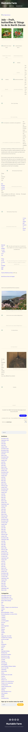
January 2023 (4, 470)
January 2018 (4, 551)
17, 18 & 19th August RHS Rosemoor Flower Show (24, 224)
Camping (3, 616)
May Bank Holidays (5, 651)
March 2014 (3, 590)
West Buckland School (6, 691)
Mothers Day (4, 653)
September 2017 (4, 558)
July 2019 (3, 526)
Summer (3, 676)
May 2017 (3, 565)
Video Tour (11, 6)
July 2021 (3, 494)
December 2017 (4, 553)
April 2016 (3, 585)
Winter (2, 696)
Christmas (3, 619)
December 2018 (4, 538)
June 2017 (3, 563)
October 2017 (4, 556)
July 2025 (3, 442)
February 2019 (4, 534)
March (2, 648)
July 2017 (3, 561)
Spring (2, 673)
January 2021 (4, 502)
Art (2, 604)
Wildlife (3, 695)
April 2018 (3, 546)
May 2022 (3, 481)
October (3, 659)
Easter (2, 624)
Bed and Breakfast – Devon (7, 612)
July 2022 (3, 477)
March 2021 (3, 501)
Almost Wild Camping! (6, 601)
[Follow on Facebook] (10, 720)
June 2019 (3, 528)
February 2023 (4, 469)
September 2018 (5, 539)
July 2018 (3, 541)
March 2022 (4, 484)
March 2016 (3, 587)
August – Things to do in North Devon (9, 607)
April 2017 (3, 566)
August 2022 (4, 476)
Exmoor (3, 627)
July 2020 (3, 508)
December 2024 (4, 449)
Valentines (3, 688)
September (3, 670)
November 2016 (4, 575)
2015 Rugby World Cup (6, 595)
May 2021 (3, 497)
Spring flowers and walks (6, 675)
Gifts (2, 634)
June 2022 (3, 479)
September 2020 (5, 504)
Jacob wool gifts (5, 639)
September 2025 (5, 440)
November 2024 (5, 450)
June (2, 643)
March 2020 (4, 514)
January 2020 (4, 518)
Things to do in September (7, 683)
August (2, 606)
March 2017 (3, 568)
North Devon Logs (5, 656)
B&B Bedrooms (19, 6)
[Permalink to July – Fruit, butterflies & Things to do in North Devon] (5, 15)
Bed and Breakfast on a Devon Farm (9, 614)
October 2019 (4, 523)
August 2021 (4, 492)
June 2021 (3, 496)
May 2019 (3, 529)
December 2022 (4, 472)
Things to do (4, 680)
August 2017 (4, 560)
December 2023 (4, 457)
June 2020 (3, 509)
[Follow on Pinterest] (15, 720)
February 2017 (4, 570)
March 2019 (3, 533)
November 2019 (4, 521)
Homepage (5, 6)
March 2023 (3, 467)
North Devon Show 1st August (8, 276)
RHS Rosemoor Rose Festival (3, 186)
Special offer (4, 671)
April (2, 602)
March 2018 (3, 548)
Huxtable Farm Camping (6, 638)
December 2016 (4, 573)
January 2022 (4, 487)
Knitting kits (3, 644)
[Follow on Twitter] (13, 720)
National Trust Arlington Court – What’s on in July (3, 250)
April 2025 (3, 445)
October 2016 (4, 577)
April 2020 (3, 513)
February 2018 (4, 550)
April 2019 (3, 531)
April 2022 (3, 482)
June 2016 (3, 582)
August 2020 (4, 506)
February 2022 (4, 486)
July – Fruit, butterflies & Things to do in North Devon (13, 22)
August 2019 (4, 524)
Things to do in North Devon (7, 681)
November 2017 (4, 555)
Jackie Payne (9, 422)
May (2, 649)
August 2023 (4, 460)
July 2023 (3, 462)
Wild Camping (4, 693)
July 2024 (3, 454)
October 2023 (4, 459)
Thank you (3, 678)
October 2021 (4, 491)
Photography (4, 665)
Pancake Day (4, 663)
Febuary (3, 629)
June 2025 (3, 444)
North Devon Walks (5, 658)
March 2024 (4, 455)
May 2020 (3, 511)
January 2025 (4, 447)
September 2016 (5, 578)
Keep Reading (23, 415)
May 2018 (3, 545)
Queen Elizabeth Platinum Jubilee (8, 666)
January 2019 (4, 536)
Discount (3, 622)
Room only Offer (5, 668)
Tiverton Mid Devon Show (7, 273)
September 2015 (5, 588)
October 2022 (4, 474)
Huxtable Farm (9, 3)
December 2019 (4, 519)
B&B (2, 611)
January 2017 (4, 571)
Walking (3, 690)
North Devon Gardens (6, 654)
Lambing (3, 646)
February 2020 (4, 516)
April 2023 (3, 465)
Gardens (3, 633)
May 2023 (3, 464)
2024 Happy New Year (6, 597)
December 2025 (4, 438)
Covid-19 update (5, 621)
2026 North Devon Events (7, 599)
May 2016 (3, 583)
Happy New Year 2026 (6, 636)
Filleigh (2, 631)
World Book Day (5, 698)
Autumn (3, 609)
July (2, 641)
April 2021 (3, 499)
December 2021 (4, 489)
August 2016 (4, 580)
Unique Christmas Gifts (6, 686)
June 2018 (3, 543)
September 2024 (5, 452)
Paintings (3, 661)
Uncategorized (4, 685)
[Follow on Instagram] (18, 720)
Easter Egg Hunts (5, 626)
